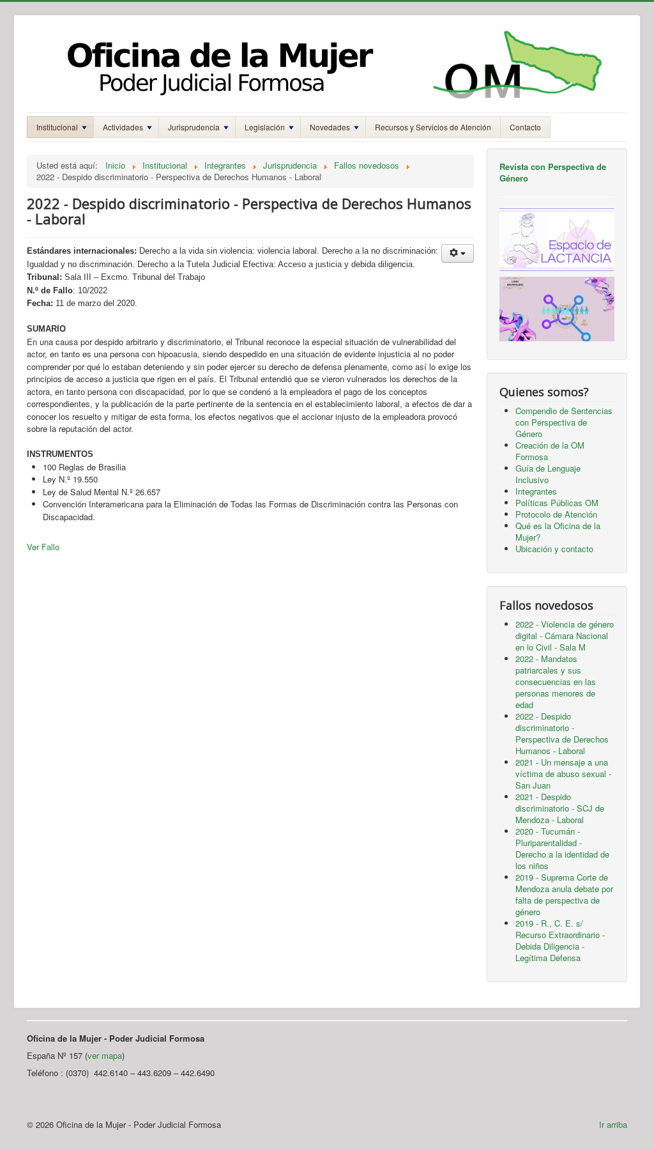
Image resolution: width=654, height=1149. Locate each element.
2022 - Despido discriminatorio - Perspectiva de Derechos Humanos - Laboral (562, 733)
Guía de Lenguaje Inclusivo (548, 474)
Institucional (57, 126)
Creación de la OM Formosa (549, 451)
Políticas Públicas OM (556, 503)
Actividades (123, 126)
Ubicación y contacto (554, 549)
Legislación (265, 126)
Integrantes (536, 491)
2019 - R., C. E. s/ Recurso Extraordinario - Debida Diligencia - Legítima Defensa (560, 940)
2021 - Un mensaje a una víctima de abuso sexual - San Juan (563, 773)
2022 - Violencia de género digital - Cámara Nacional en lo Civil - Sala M (564, 635)
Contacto (525, 126)
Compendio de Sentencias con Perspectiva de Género (563, 422)
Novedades (330, 126)
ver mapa (104, 1055)
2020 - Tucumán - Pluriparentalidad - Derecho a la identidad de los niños (562, 848)
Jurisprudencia (194, 126)
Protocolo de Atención (556, 514)
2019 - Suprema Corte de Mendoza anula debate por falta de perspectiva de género (564, 894)
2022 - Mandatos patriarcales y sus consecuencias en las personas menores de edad (555, 681)
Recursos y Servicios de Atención (433, 126)
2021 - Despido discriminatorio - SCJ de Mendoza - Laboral (559, 808)
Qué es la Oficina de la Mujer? (557, 531)
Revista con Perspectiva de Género (552, 172)
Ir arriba (613, 1124)
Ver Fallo (43, 547)
